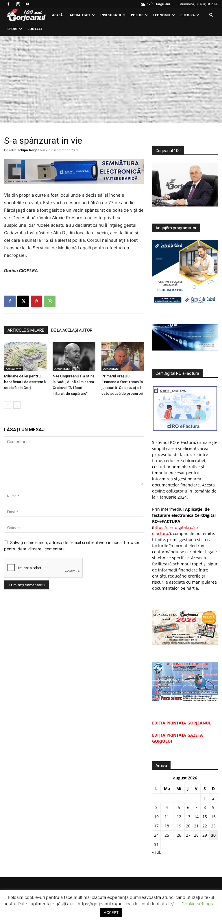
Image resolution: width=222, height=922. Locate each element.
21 (196, 826)
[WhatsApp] (50, 301)
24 (156, 835)
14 (196, 816)
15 (204, 816)
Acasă (57, 15)
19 (179, 826)
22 (204, 826)
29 (204, 835)
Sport (13, 29)
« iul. (156, 852)
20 (188, 826)
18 (166, 826)
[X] (23, 301)
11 (166, 816)
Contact (34, 29)
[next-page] (17, 405)
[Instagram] (18, 4)
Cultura (187, 15)
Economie (162, 15)
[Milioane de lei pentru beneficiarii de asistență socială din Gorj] (25, 356)
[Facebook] (8, 4)
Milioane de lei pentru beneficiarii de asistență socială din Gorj (25, 382)
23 (213, 826)
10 (156, 816)
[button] (211, 15)
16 (213, 816)
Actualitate (80, 15)
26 (179, 835)
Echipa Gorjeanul (31, 150)
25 (166, 835)
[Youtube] (27, 4)
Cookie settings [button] (197, 903)
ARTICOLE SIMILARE (26, 330)
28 (196, 835)
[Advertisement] (111, 79)
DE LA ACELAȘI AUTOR (71, 330)
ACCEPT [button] (111, 912)
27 (188, 835)
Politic (137, 15)
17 (156, 826)
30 (213, 835)
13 (188, 816)
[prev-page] (7, 405)
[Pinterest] (36, 301)
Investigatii (110, 15)
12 (179, 816)
